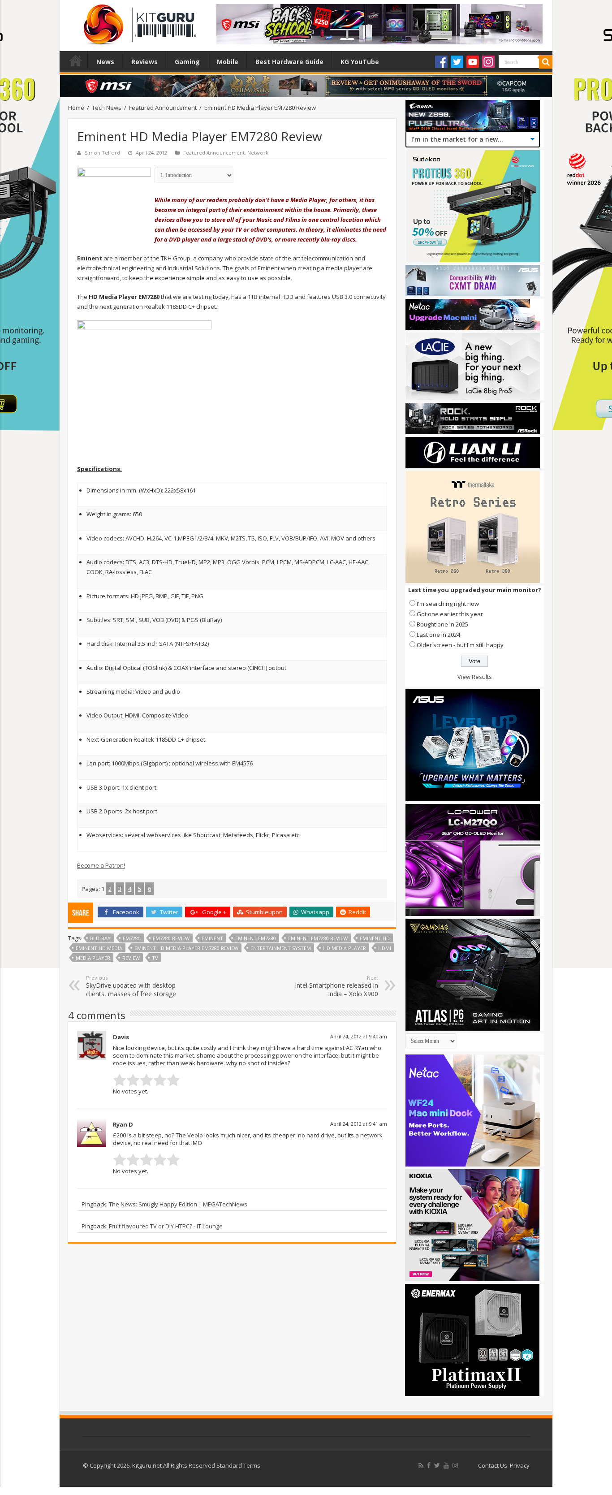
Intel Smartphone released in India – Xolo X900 (336, 986)
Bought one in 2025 (442, 624)
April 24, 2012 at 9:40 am (358, 1036)
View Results (474, 677)
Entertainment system (280, 948)
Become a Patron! (101, 865)
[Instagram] (488, 62)
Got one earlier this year (450, 614)
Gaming (187, 61)
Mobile (227, 61)
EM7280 (132, 938)
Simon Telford (102, 152)
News (105, 61)
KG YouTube (359, 61)
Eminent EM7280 (255, 938)
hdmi (384, 948)
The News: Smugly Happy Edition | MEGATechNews (178, 1204)
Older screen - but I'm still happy (460, 645)
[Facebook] (441, 62)
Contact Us (492, 1465)
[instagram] (455, 1465)
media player (93, 958)
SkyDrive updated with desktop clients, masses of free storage (131, 986)
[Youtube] (472, 62)
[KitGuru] (138, 22)
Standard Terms (238, 1465)
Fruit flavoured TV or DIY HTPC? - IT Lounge (166, 1226)
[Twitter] (457, 62)
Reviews (144, 61)
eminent (212, 938)
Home (75, 60)
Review (131, 958)
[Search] (545, 62)
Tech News (106, 108)
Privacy (520, 1465)
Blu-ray (100, 938)
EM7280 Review (171, 938)
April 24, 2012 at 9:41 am (358, 1123)
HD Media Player (344, 948)
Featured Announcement (163, 108)
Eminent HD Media (99, 948)
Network (257, 152)
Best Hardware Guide (289, 61)
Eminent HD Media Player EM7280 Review (186, 948)
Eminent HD (375, 938)
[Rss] (421, 1465)
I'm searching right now (448, 604)
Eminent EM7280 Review (318, 938)
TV (155, 958)
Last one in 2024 (438, 635)
